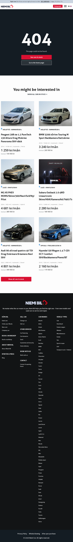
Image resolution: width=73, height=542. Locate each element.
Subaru (40, 505)
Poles (40, 473)
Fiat (39, 382)
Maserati (40, 437)
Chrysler (40, 359)
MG (39, 450)
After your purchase (49, 534)
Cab (58, 320)
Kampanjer (57, 6)
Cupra (40, 366)
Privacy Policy (22, 534)
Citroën (40, 363)
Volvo (40, 521)
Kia (39, 414)
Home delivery (24, 346)
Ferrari (40, 379)
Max (39, 440)
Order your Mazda (7, 324)
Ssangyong (41, 502)
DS (39, 375)
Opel (39, 466)
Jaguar (40, 405)
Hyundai (40, 395)
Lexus (40, 427)
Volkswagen (42, 518)
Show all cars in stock (36, 94)
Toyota (40, 515)
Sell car (22, 324)
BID (39, 350)
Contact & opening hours (25, 365)
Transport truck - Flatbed (64, 350)
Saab (39, 489)
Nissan (40, 463)
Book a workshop (7, 339)
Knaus (40, 418)
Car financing (24, 333)
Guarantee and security (27, 343)
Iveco (40, 401)
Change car (23, 320)
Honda (40, 392)
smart (40, 499)
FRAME (40, 479)
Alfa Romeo (41, 330)
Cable (40, 411)
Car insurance (24, 336)
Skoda (40, 495)
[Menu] (65, 6)
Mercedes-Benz (43, 447)
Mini (39, 453)
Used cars (5, 320)
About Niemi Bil (6, 348)
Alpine (40, 333)
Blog (3, 358)
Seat (39, 492)
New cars (4, 327)
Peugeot (41, 469)
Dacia (40, 369)
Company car (5, 330)
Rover (40, 486)
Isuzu (40, 398)
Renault (40, 482)
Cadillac (40, 353)
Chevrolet (41, 356)
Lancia (40, 421)
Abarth (40, 320)
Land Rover (41, 424)
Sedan (58, 337)
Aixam (40, 327)
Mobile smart (42, 460)
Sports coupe (60, 343)
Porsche (40, 476)
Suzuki (40, 508)
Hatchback (60, 324)
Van (58, 340)
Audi (39, 340)
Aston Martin (42, 337)
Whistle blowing (34, 534)
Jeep (39, 408)
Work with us (24, 355)
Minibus (59, 330)
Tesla (39, 512)
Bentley (40, 343)
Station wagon (61, 327)
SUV (58, 346)
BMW (40, 346)
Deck (21, 339)
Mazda (40, 444)
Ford (39, 385)
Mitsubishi (41, 457)
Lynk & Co (41, 434)
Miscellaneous (61, 333)
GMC (39, 388)
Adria (39, 324)
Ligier (40, 431)
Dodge (40, 372)
